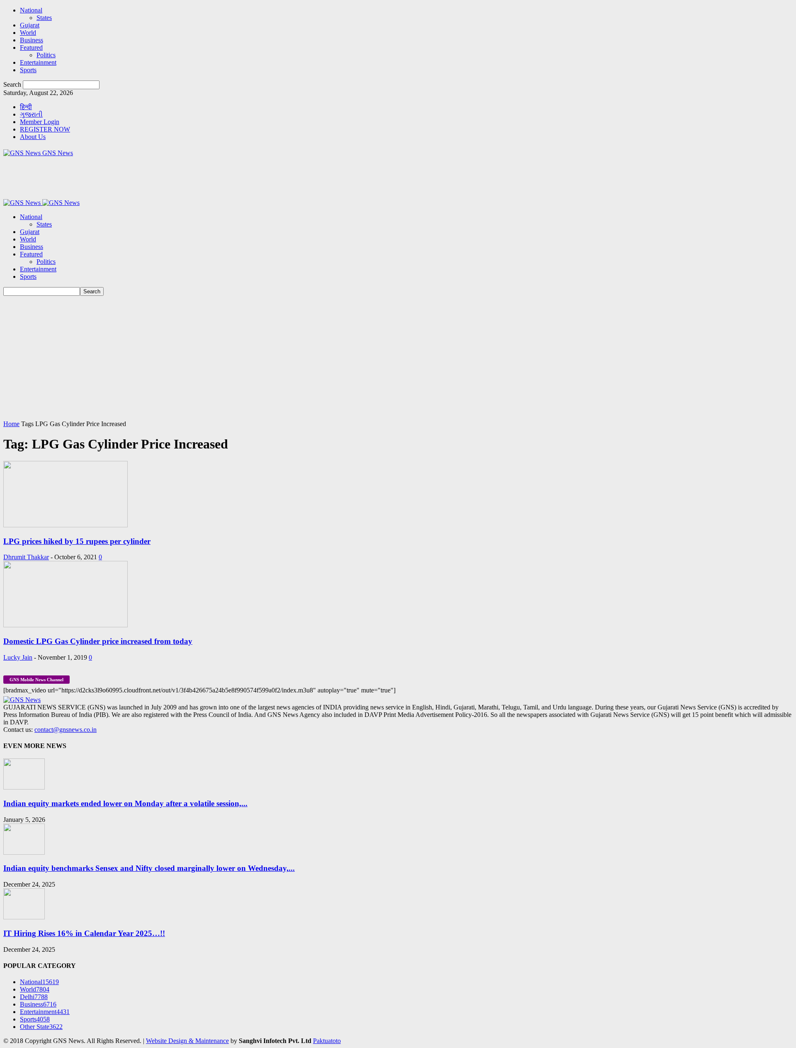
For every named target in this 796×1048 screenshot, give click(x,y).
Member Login (39, 121)
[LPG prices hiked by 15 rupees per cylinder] (65, 525)
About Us (33, 136)
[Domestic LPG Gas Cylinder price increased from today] (65, 625)
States (44, 17)
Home (11, 423)
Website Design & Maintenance (187, 1040)
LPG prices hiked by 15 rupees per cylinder (76, 541)
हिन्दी (26, 106)
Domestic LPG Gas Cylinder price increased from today (97, 641)
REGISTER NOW (45, 129)
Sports (28, 69)
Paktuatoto (327, 1040)
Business (31, 40)
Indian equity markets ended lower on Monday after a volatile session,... (125, 803)
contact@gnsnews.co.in (65, 729)
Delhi (34, 996)
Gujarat (29, 25)
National (31, 10)
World (28, 32)
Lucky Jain (17, 657)
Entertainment (38, 62)
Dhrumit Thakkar (26, 557)
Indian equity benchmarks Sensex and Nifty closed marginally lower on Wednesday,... (149, 868)
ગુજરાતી (31, 114)
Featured (31, 47)
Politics (46, 54)
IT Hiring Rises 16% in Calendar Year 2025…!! (84, 933)
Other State (41, 1026)
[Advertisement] (398, 358)
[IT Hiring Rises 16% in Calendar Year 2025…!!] (24, 917)
